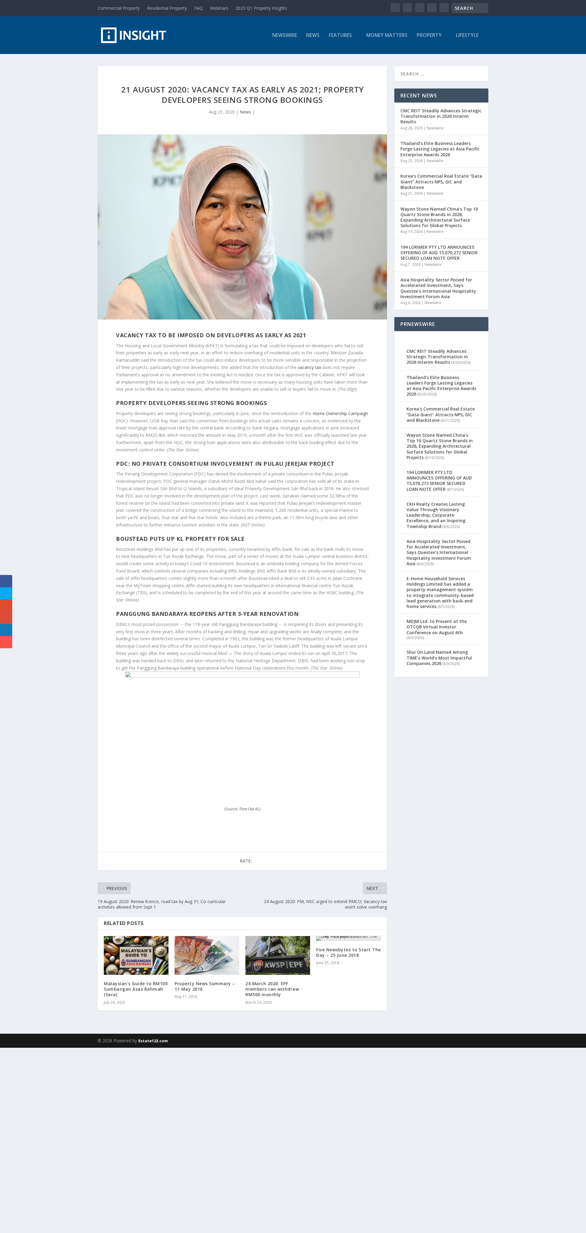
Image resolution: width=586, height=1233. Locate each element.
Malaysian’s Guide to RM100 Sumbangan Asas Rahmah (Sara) (136, 989)
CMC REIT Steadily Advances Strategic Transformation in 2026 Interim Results (440, 116)
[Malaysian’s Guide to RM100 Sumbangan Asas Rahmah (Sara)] (136, 955)
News (313, 35)
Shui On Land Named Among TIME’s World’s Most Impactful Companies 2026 (439, 657)
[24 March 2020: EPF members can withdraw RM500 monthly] (277, 955)
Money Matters (386, 35)
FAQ (198, 8)
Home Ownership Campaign (340, 413)
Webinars (219, 8)
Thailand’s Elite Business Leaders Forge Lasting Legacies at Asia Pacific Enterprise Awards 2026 (439, 148)
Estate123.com (153, 1040)
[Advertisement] (183, 1139)
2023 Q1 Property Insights (261, 8)
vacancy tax (309, 367)
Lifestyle (467, 35)
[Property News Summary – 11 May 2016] (207, 955)
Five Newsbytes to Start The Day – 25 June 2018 (348, 952)
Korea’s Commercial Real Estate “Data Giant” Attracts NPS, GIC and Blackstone (441, 181)
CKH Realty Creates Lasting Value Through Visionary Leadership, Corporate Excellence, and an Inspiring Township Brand (436, 515)
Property (429, 35)
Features (340, 35)
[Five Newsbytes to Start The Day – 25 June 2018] (348, 938)
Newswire (284, 35)
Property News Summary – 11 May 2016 (205, 986)
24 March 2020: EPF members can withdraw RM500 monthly (272, 989)
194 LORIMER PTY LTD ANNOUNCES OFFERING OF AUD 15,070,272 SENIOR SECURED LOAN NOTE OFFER (439, 252)
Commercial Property (119, 8)
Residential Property (167, 8)
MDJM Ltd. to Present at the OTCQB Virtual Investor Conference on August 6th (437, 626)
